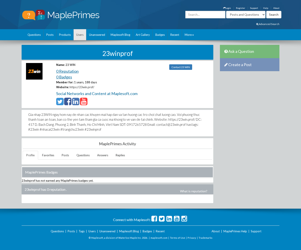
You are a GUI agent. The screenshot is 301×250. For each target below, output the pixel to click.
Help (265, 8)
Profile (30, 155)
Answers (102, 155)
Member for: (64, 82)
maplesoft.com (158, 237)
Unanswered (97, 34)
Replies (120, 155)
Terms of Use (177, 237)
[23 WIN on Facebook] (67, 103)
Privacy (192, 237)
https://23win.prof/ (82, 87)
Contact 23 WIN (180, 67)
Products (65, 34)
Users (80, 34)
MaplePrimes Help (235, 231)
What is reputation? (193, 191)
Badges (160, 34)
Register (240, 8)
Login (228, 8)
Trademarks (205, 237)
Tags (82, 231)
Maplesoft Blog (120, 34)
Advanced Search (268, 24)
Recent (174, 34)
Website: (62, 87)
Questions (34, 34)
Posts (50, 34)
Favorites (48, 155)
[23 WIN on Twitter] (59, 103)
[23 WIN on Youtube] (83, 103)
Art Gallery (143, 34)
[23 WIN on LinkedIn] (75, 103)
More (188, 34)
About (276, 8)
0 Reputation (67, 71)
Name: (60, 65)
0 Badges (64, 76)
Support (254, 8)
